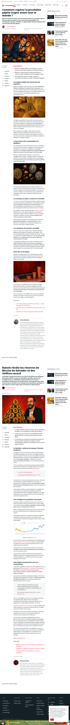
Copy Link (6, 85)
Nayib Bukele (36, 468)
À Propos (61, 703)
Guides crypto (17, 701)
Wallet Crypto (56, 4)
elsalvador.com (20, 594)
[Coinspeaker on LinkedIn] (64, 1)
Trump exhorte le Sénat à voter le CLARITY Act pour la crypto (61, 32)
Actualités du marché (28, 701)
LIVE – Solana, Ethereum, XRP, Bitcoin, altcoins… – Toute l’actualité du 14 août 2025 (30, 304)
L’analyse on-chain (18, 201)
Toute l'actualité (17, 4)
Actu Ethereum (6, 703)
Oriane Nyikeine (11, 26)
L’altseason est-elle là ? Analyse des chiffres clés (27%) (29, 311)
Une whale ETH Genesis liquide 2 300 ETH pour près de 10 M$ (30, 308)
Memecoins (39, 701)
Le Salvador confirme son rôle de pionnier (23, 605)
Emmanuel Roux (11, 387)
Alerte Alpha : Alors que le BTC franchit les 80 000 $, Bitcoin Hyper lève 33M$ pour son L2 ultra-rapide (61, 43)
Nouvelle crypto (40, 703)
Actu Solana (5, 705)
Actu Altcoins (32, 4)
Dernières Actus (53, 11)
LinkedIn (6, 83)
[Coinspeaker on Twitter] (59, 1)
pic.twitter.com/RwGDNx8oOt (25, 472)
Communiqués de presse (29, 705)
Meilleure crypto (40, 705)
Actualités (15, 315)
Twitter (6, 73)
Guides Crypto (48, 4)
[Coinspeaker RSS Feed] (67, 1)
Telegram (6, 78)
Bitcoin (20, 656)
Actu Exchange (6, 712)
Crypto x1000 (40, 711)
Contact (61, 701)
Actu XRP (5, 708)
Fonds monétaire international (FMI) (22, 541)
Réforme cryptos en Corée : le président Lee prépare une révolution (30, 645)
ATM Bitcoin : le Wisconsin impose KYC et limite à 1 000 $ (30, 648)
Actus (4, 697)
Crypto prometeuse (39, 708)
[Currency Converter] (66, 5)
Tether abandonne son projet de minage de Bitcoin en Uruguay (60, 24)
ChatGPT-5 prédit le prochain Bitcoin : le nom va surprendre (28, 651)
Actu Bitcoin (24, 4)
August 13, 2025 (36, 475)
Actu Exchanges (40, 4)
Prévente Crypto (40, 714)
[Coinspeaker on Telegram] (62, 1)
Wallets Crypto (17, 703)
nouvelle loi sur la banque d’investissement (33, 568)
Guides (38, 697)
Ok (52, 719)
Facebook (6, 71)
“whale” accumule (39, 210)
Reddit (6, 80)
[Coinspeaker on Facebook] (57, 1)
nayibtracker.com (31, 537)
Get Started (60, 722)
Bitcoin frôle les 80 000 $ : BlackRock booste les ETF (61, 16)
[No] (67, 707)
